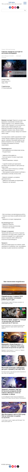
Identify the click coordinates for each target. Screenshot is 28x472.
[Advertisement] (14, 30)
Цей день (12, 2)
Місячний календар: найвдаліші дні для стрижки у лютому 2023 (13, 368)
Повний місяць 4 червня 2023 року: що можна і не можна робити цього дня (12, 297)
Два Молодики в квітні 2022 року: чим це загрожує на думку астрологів (14, 415)
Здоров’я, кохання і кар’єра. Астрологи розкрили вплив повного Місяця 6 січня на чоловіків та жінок (12, 391)
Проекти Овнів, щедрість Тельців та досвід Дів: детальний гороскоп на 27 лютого (14, 321)
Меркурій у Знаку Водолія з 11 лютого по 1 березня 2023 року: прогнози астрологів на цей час (13, 345)
